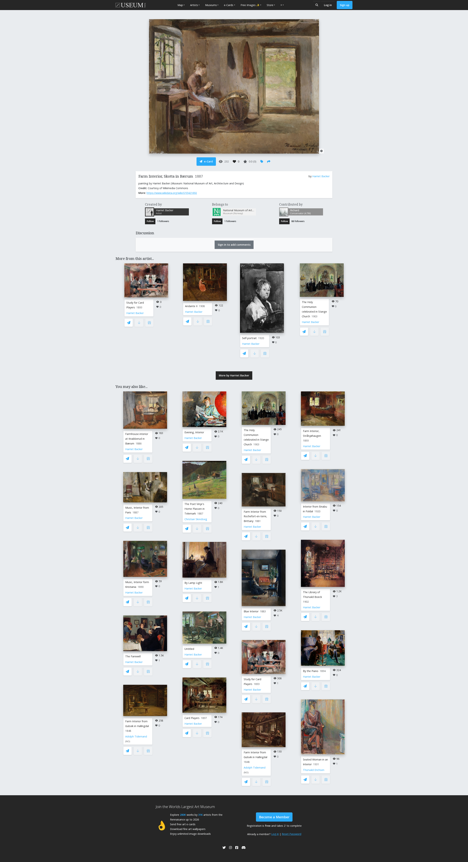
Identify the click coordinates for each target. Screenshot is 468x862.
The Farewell (133, 656)
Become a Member (274, 817)
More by (234, 375)
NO (127, 741)
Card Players (191, 718)
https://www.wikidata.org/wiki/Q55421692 (172, 193)
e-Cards (228, 5)
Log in (328, 5)
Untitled (189, 649)
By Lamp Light (193, 583)
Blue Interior (251, 611)
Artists (194, 5)
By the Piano (310, 671)
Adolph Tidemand (136, 736)
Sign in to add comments (234, 244)
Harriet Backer (321, 176)
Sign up (344, 5)
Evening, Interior (194, 432)
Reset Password (291, 834)
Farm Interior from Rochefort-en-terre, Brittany (255, 516)
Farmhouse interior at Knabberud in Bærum (136, 438)
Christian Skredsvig (195, 519)
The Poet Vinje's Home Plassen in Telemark (194, 508)
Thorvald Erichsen (313, 770)
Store (270, 5)
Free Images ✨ (250, 5)
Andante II (191, 306)
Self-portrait (249, 338)
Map (180, 5)
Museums (211, 5)
